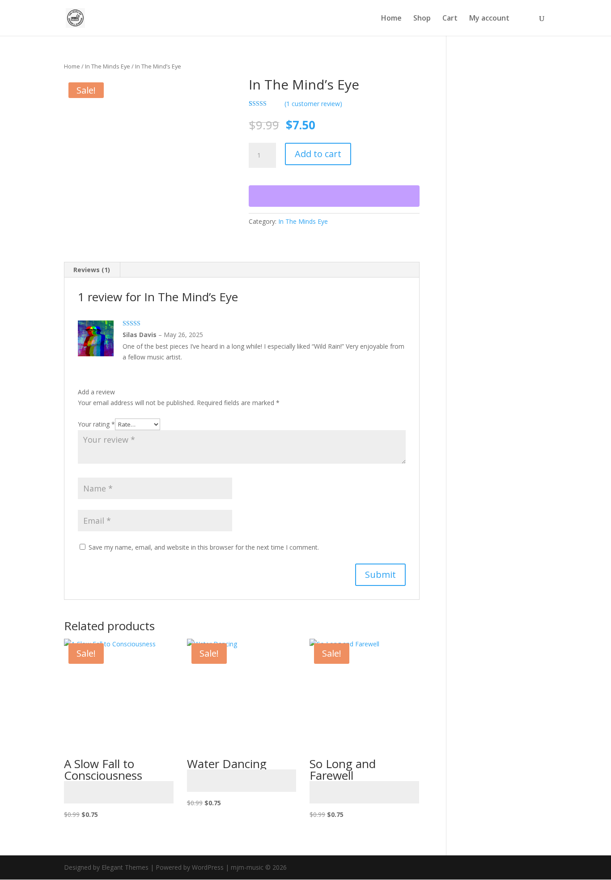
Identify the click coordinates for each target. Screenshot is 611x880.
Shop (422, 19)
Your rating (96, 424)
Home (391, 19)
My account (489, 19)
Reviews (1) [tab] (91, 269)
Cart (450, 19)
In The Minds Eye (107, 66)
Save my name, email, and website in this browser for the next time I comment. (204, 547)
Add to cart (318, 154)
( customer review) (313, 103)
